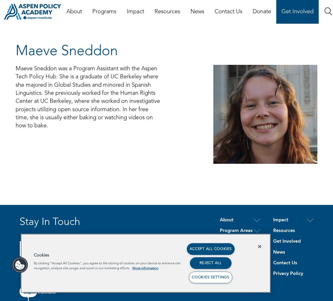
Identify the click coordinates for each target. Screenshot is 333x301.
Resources (167, 12)
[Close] (259, 246)
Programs (104, 12)
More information (145, 268)
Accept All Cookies (211, 249)
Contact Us (228, 12)
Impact (135, 12)
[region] (146, 263)
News (197, 12)
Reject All (210, 263)
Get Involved (297, 12)
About (74, 12)
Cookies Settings (210, 277)
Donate (262, 12)
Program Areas (236, 230)
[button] (328, 11)
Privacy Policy (288, 273)
